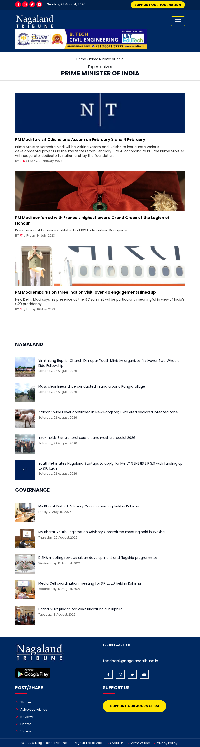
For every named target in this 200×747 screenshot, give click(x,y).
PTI (21, 235)
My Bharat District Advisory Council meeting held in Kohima (88, 506)
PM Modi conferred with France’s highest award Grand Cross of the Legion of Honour (92, 220)
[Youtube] (39, 4)
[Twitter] (32, 4)
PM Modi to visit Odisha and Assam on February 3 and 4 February (80, 139)
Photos (25, 724)
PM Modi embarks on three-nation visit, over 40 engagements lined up (85, 292)
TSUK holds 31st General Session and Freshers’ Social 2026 (86, 438)
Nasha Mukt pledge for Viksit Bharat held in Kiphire (80, 609)
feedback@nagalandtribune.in (130, 660)
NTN (22, 161)
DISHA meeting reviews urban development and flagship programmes (98, 557)
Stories (25, 702)
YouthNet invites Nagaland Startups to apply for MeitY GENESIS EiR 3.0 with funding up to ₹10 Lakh (110, 466)
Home (81, 59)
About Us (117, 743)
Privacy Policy (166, 743)
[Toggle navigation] (178, 21)
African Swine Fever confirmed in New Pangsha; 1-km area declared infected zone (108, 412)
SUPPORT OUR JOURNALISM (157, 4)
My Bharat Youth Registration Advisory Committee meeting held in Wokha (101, 532)
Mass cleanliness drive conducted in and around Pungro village (91, 386)
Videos (26, 731)
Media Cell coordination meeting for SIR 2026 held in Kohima (89, 583)
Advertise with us (33, 709)
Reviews (27, 716)
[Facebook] (18, 4)
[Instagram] (25, 4)
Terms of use (140, 743)
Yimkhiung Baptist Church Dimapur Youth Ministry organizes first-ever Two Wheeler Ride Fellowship (109, 363)
